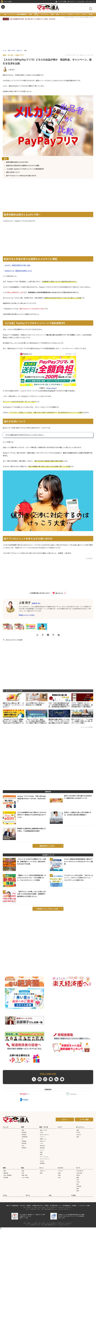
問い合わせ (22, 1205)
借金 (41, 1173)
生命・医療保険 (7, 1175)
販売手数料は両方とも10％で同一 (17, 162)
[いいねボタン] (58, 593)
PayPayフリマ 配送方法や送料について (18, 271)
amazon (42, 1161)
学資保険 (6, 1177)
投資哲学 (24, 1148)
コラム (84, 14)
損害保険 (6, 1173)
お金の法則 (79, 1173)
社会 (59, 1177)
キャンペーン (44, 14)
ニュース (11, 14)
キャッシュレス (44, 1156)
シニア (60, 1127)
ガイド (28, 1195)
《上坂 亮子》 (89, 558)
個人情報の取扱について (55, 1205)
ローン (63, 14)
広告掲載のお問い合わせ (37, 1205)
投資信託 (24, 1134)
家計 (78, 1184)
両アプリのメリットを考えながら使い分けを (21, 175)
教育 (78, 1188)
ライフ (77, 14)
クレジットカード (44, 1159)
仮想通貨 (24, 1141)
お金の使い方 (80, 1171)
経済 (59, 1175)
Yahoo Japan (51, 388)
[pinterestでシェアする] (53, 635)
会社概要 (74, 1205)
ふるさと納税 (25, 1177)
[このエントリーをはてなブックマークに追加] (58, 635)
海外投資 (24, 1143)
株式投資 (24, 1132)
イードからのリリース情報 (83, 1205)
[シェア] (42, 635)
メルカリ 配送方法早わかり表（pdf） (18, 265)
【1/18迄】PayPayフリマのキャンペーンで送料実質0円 (25, 169)
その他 (90, 14)
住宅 (78, 1179)
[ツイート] (37, 635)
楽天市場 (42, 1145)
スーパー (42, 1150)
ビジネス (70, 14)
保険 (52, 14)
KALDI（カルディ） (45, 1134)
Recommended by (85, 727)
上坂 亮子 (25, 602)
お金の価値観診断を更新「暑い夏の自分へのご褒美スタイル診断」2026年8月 (32, 19)
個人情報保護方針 (66, 1205)
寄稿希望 (29, 1205)
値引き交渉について (13, 172)
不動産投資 (24, 1136)
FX (22, 1139)
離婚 (78, 1177)
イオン (42, 1143)
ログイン (65, 1119)
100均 (41, 1132)
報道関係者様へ (15, 1205)
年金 (23, 1173)
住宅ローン (43, 1171)
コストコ (42, 1136)
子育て (78, 1182)
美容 (41, 1154)
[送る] (48, 635)
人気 (5, 14)
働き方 (78, 1175)
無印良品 (42, 1148)
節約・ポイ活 (36, 14)
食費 (41, 1152)
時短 (78, 1190)
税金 (57, 14)
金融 (78, 1136)
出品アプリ (43, 1141)
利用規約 (47, 1205)
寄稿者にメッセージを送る (26, 615)
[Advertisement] (48, 664)
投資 (30, 14)
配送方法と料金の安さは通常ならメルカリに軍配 (22, 165)
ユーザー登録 (84, 1119)
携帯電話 (42, 1163)
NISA (23, 1145)
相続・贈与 (24, 1175)
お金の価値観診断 (21, 14)
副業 (59, 1173)
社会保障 (79, 1186)
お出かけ (79, 1134)
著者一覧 (8, 1205)
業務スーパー (43, 1139)
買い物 (78, 1132)
